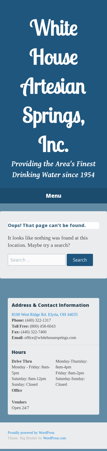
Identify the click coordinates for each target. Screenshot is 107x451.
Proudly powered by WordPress (31, 433)
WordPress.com (54, 438)
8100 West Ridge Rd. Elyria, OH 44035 (45, 314)
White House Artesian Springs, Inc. (53, 86)
